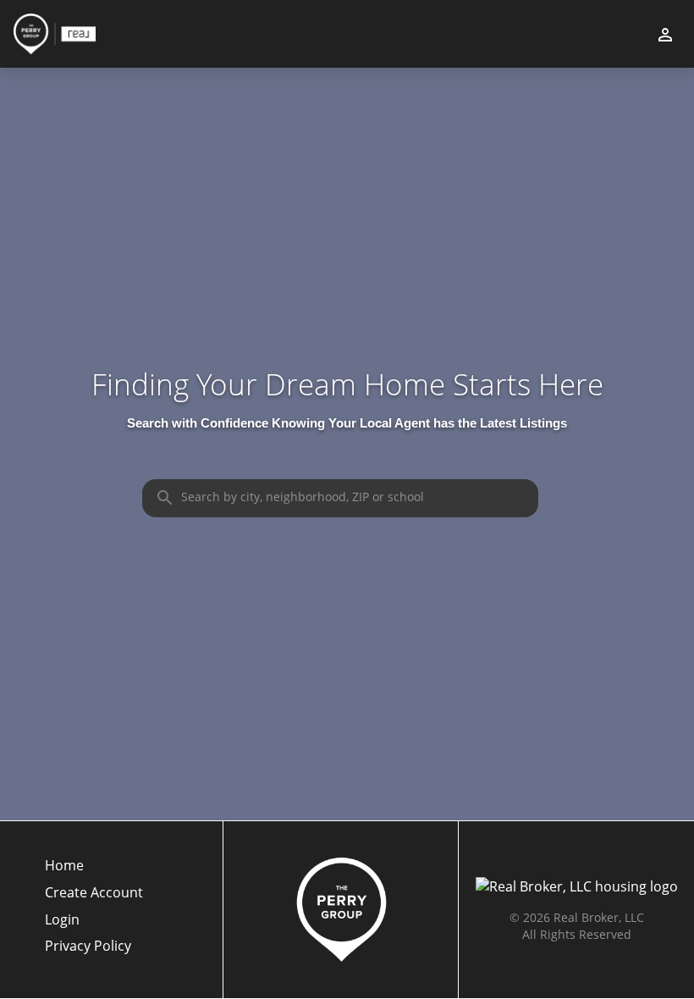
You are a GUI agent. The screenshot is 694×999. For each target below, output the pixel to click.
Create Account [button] (94, 893)
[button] (94, 924)
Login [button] (62, 920)
